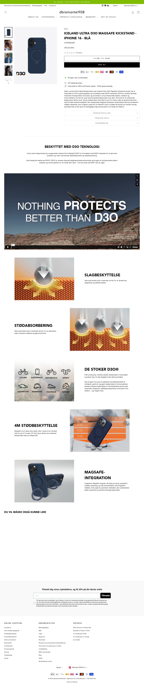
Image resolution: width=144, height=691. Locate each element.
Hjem (66, 29)
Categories (48, 17)
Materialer (42, 640)
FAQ (45, 5)
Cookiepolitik (8, 646)
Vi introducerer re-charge (81, 637)
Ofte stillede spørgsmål (11, 630)
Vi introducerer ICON (80, 633)
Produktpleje (8, 655)
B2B (40, 630)
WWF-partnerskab (44, 652)
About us (33, 17)
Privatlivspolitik (9, 649)
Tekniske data (102, 118)
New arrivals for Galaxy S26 (82, 627)
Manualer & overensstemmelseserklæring (17, 5)
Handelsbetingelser (10, 633)
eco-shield (76, 640)
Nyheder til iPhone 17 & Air (81, 630)
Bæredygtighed (37, 5)
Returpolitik (8, 643)
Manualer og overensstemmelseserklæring (52, 643)
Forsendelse (102, 123)
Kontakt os (52, 5)
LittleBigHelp (43, 649)
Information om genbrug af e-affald (50, 646)
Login (40, 633)
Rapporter (42, 637)
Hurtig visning (20, 560)
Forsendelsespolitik (10, 637)
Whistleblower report (45, 661)
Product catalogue (71, 17)
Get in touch (108, 17)
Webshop (91, 17)
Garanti (6, 652)
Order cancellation (10, 640)
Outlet (6, 658)
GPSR (40, 658)
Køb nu (102, 65)
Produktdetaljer (102, 113)
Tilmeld (105, 595)
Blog (40, 655)
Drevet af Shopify (72, 682)
